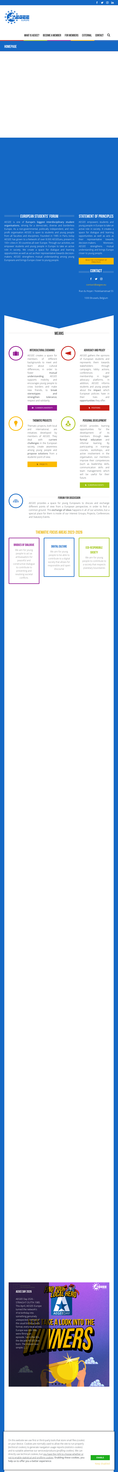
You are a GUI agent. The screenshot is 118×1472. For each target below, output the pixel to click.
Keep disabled (102, 1463)
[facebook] (91, 279)
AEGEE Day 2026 (24, 1291)
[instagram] (101, 279)
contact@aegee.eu (96, 284)
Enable (100, 1458)
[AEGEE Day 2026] (59, 1334)
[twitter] (96, 279)
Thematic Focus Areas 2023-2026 (59, 532)
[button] (108, 35)
